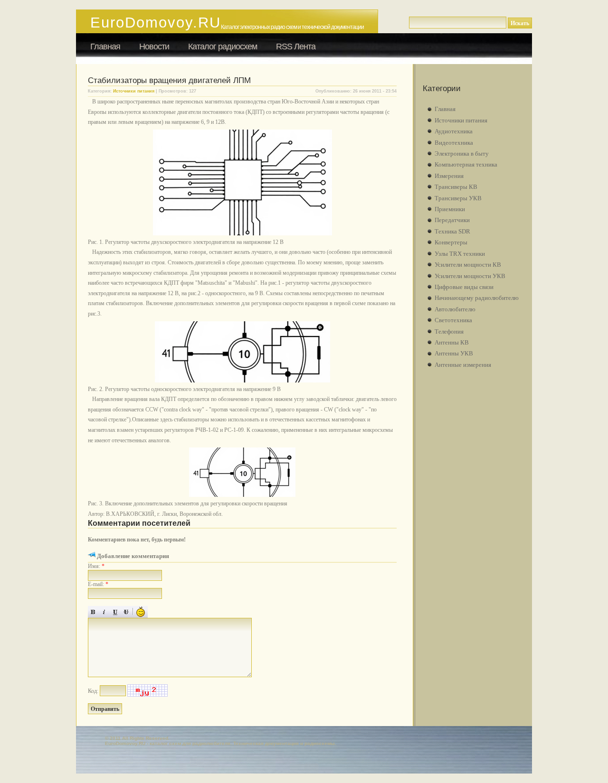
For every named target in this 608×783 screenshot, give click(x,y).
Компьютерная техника (466, 164)
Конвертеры (451, 242)
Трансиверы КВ (456, 186)
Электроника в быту (462, 153)
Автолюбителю (455, 309)
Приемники (450, 209)
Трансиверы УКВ (458, 198)
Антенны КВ (452, 342)
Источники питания (133, 91)
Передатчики (452, 220)
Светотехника (453, 320)
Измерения (449, 175)
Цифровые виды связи (464, 286)
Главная (105, 46)
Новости (154, 46)
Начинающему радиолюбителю (477, 297)
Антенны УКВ (454, 353)
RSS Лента (295, 46)
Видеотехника (454, 142)
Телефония (449, 331)
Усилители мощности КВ (468, 264)
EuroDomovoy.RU (155, 22)
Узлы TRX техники (460, 253)
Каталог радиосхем (222, 46)
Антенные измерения (463, 364)
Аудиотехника (454, 131)
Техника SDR (452, 231)
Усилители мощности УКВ (470, 276)
